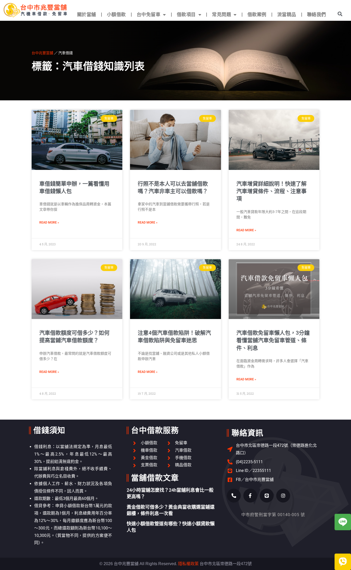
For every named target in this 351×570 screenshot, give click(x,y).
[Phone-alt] (234, 496)
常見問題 (221, 14)
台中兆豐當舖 (42, 52)
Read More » (49, 222)
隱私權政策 (188, 564)
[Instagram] (283, 496)
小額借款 (116, 14)
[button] (340, 13)
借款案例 (256, 14)
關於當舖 (86, 14)
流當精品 (286, 14)
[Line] (267, 496)
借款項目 (186, 14)
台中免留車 (149, 14)
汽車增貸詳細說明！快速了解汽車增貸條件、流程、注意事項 (271, 191)
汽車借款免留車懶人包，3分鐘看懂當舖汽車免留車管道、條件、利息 (273, 340)
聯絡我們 (316, 14)
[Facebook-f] (250, 496)
